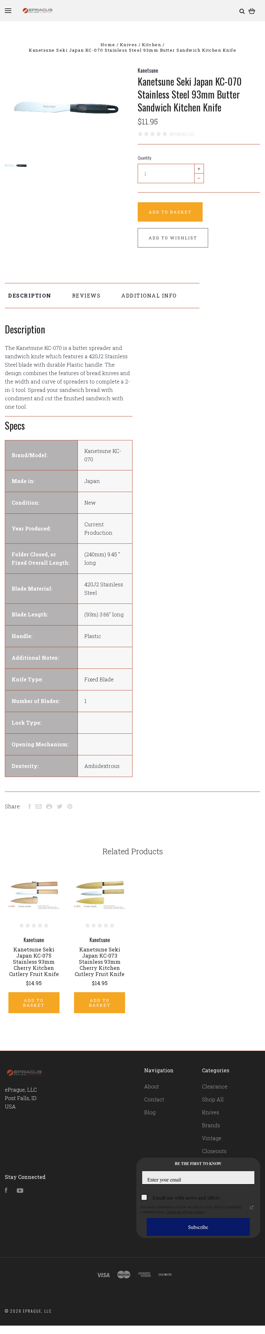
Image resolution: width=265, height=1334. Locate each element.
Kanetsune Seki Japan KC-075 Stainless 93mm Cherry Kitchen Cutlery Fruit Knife (34, 961)
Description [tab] (29, 295)
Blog (149, 1112)
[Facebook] (6, 1190)
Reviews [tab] (86, 295)
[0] (252, 10)
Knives (210, 1112)
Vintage (211, 1138)
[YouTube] (20, 1190)
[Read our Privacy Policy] (252, 1207)
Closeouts (214, 1151)
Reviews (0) (182, 134)
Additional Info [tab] (149, 295)
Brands (211, 1125)
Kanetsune (148, 70)
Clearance (215, 1086)
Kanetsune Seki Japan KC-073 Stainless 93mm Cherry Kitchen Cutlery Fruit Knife (99, 961)
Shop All (213, 1099)
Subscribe (198, 1227)
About (151, 1086)
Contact (154, 1099)
